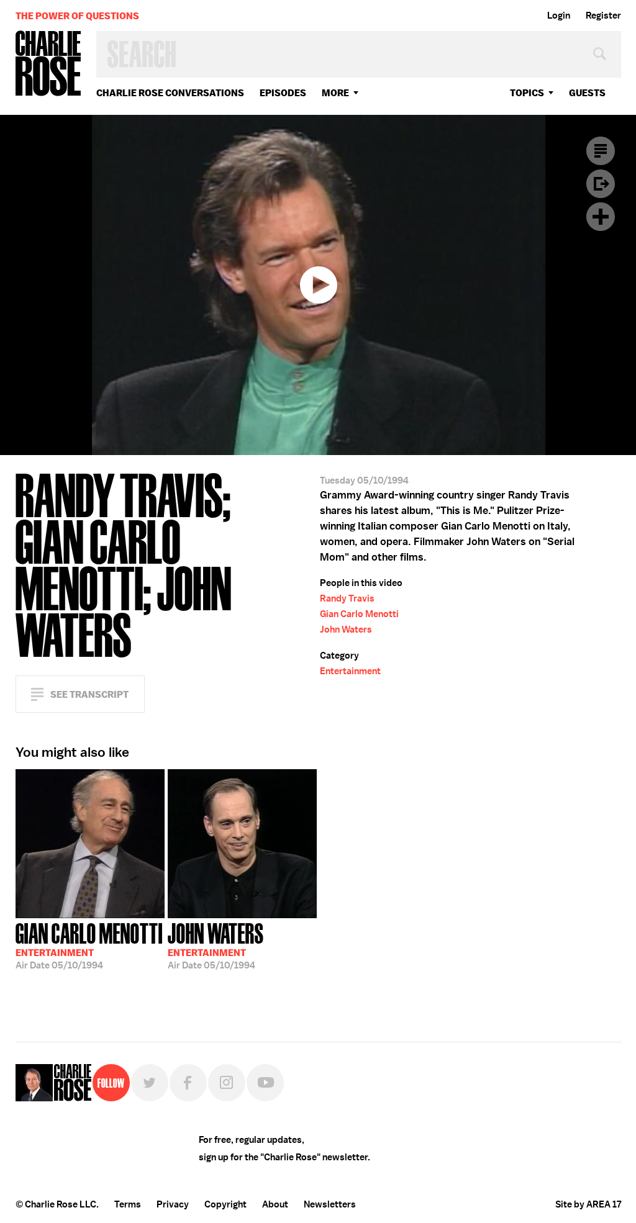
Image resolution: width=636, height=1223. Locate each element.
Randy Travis (347, 598)
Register (603, 15)
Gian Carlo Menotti (359, 614)
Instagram (226, 1082)
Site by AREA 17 (588, 1204)
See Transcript (89, 694)
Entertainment (350, 671)
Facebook (188, 1082)
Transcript (600, 151)
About (275, 1204)
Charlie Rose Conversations (170, 93)
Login (558, 15)
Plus (600, 216)
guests (587, 93)
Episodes (283, 93)
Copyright (225, 1204)
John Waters (346, 629)
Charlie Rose (48, 64)
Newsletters (330, 1204)
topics (527, 93)
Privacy (173, 1204)
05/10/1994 (89, 945)
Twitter (149, 1082)
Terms (127, 1204)
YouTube (265, 1082)
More (335, 93)
